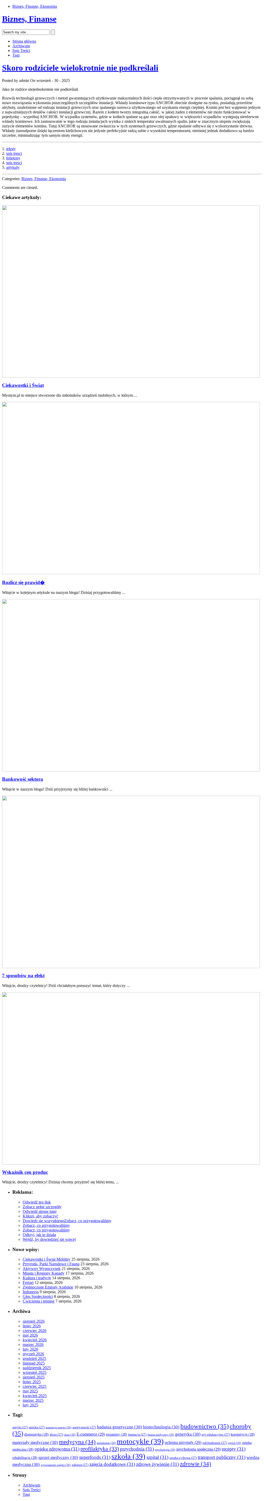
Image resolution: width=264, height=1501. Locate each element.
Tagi (16, 55)
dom (70, 1434)
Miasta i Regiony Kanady (43, 1273)
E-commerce (91, 1434)
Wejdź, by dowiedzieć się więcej (49, 1239)
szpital (157, 1457)
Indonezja (31, 1292)
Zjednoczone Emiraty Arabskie (48, 1287)
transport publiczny (221, 1457)
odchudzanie (214, 1443)
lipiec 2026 (32, 1326)
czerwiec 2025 (34, 1386)
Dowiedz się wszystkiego (43, 1221)
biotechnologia (161, 1427)
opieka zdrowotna (57, 1449)
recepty (233, 1449)
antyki (20, 1427)
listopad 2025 (34, 1363)
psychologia (165, 1449)
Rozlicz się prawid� (23, 582)
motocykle (140, 1441)
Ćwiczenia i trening (38, 1301)
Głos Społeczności (38, 1296)
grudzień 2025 (34, 1358)
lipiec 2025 (32, 1382)
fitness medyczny (160, 1434)
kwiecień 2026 (35, 1340)
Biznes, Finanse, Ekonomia (34, 6)
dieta (56, 1434)
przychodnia (137, 1449)
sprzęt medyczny (58, 1457)
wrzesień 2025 (34, 1372)
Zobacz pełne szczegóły (42, 1207)
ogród (234, 1443)
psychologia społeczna (198, 1449)
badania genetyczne (119, 1427)
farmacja (137, 1434)
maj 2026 (30, 1335)
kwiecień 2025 (35, 1395)
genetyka (188, 1434)
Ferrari (28, 1282)
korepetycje (243, 1434)
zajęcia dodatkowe (112, 1464)
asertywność (84, 1427)
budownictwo (204, 1426)
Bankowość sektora (22, 779)
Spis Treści (21, 50)
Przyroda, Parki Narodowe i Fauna (51, 1264)
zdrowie (195, 1464)
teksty (11, 149)
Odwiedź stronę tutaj (39, 1211)
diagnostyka (36, 1434)
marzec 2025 (33, 1400)
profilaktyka (99, 1449)
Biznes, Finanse (29, 19)
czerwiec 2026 (34, 1330)
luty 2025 (30, 1405)
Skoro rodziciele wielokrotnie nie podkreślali (80, 67)
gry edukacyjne (216, 1434)
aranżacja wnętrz (58, 1427)
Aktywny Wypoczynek (42, 1268)
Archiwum (21, 46)
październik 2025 (37, 1368)
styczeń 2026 (33, 1354)
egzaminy (116, 1434)
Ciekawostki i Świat (23, 385)
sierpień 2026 (34, 1321)
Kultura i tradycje (37, 1278)
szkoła (128, 1456)
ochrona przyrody (183, 1442)
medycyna (77, 1442)
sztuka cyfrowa (183, 1458)
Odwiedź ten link (37, 1202)
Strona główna (24, 41)
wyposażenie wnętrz (56, 1465)
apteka (37, 1427)
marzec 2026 (33, 1344)
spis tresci (14, 153)
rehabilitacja (24, 1458)
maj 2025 (30, 1391)
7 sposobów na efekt (23, 975)
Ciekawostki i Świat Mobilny (46, 1259)
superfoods (94, 1457)
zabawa (80, 1465)
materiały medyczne (35, 1442)
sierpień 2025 (34, 1377)
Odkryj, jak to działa (39, 1234)
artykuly (13, 167)
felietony (13, 158)
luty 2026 (30, 1349)
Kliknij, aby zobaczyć (40, 1216)
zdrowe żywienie (157, 1464)
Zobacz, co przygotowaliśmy (87, 1221)
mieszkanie (106, 1443)
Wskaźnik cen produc (25, 1172)
